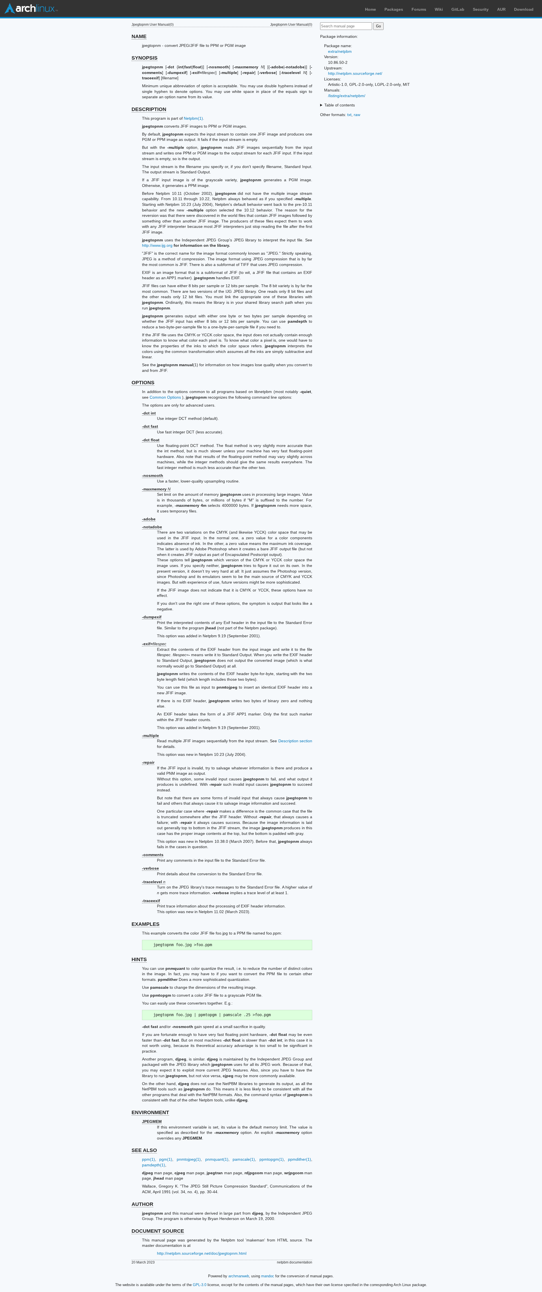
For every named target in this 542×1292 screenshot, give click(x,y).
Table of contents (339, 105)
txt (349, 114)
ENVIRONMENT (150, 1112)
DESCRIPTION (149, 109)
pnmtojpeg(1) (189, 1159)
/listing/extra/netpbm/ (346, 95)
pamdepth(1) (153, 1165)
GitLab (457, 9)
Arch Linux (31, 8)
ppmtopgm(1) (271, 1159)
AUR (501, 9)
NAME (139, 36)
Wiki (439, 9)
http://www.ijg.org (157, 245)
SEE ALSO (144, 1150)
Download (524, 9)
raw (357, 114)
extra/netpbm (340, 51)
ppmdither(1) (299, 1159)
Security (481, 9)
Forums (419, 9)
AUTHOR (142, 1204)
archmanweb (238, 1276)
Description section (295, 741)
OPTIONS (143, 382)
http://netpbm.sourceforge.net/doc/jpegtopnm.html (201, 1253)
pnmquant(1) (216, 1159)
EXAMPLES (145, 924)
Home (370, 9)
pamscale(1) (244, 1159)
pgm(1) (165, 1159)
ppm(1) (148, 1159)
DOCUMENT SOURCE (158, 1231)
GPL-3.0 (199, 1285)
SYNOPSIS (145, 58)
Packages (393, 9)
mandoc (267, 1276)
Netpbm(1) (193, 118)
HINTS (139, 959)
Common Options (165, 397)
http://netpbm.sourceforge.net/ (355, 73)
